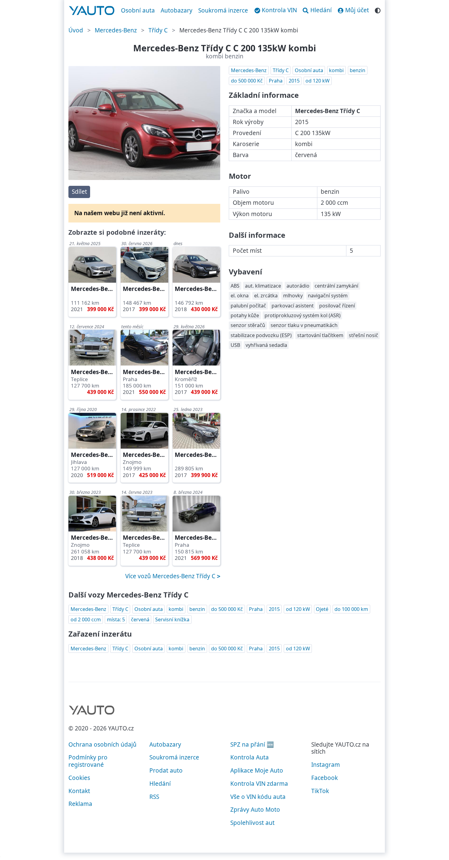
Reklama (80, 804)
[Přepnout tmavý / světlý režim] (378, 10)
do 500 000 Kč (247, 80)
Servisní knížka (172, 619)
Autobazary (176, 10)
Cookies (79, 778)
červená (140, 619)
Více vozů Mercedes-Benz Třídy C (171, 576)
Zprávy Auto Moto (255, 810)
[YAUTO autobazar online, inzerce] (92, 10)
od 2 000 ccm (86, 619)
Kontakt (79, 791)
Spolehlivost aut (252, 823)
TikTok (320, 791)
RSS (154, 797)
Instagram (325, 765)
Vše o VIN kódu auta (258, 797)
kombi (336, 70)
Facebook (324, 778)
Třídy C (158, 30)
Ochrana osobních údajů (102, 744)
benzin (357, 70)
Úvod (75, 30)
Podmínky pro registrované (88, 761)
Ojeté (322, 609)
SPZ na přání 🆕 (252, 744)
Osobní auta (138, 10)
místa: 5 (116, 619)
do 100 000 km (351, 609)
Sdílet (79, 192)
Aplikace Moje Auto (256, 770)
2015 (294, 80)
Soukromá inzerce (223, 10)
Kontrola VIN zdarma (259, 784)
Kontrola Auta (249, 757)
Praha (276, 80)
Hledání (160, 784)
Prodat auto (166, 770)
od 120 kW (317, 80)
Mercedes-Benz (116, 30)
